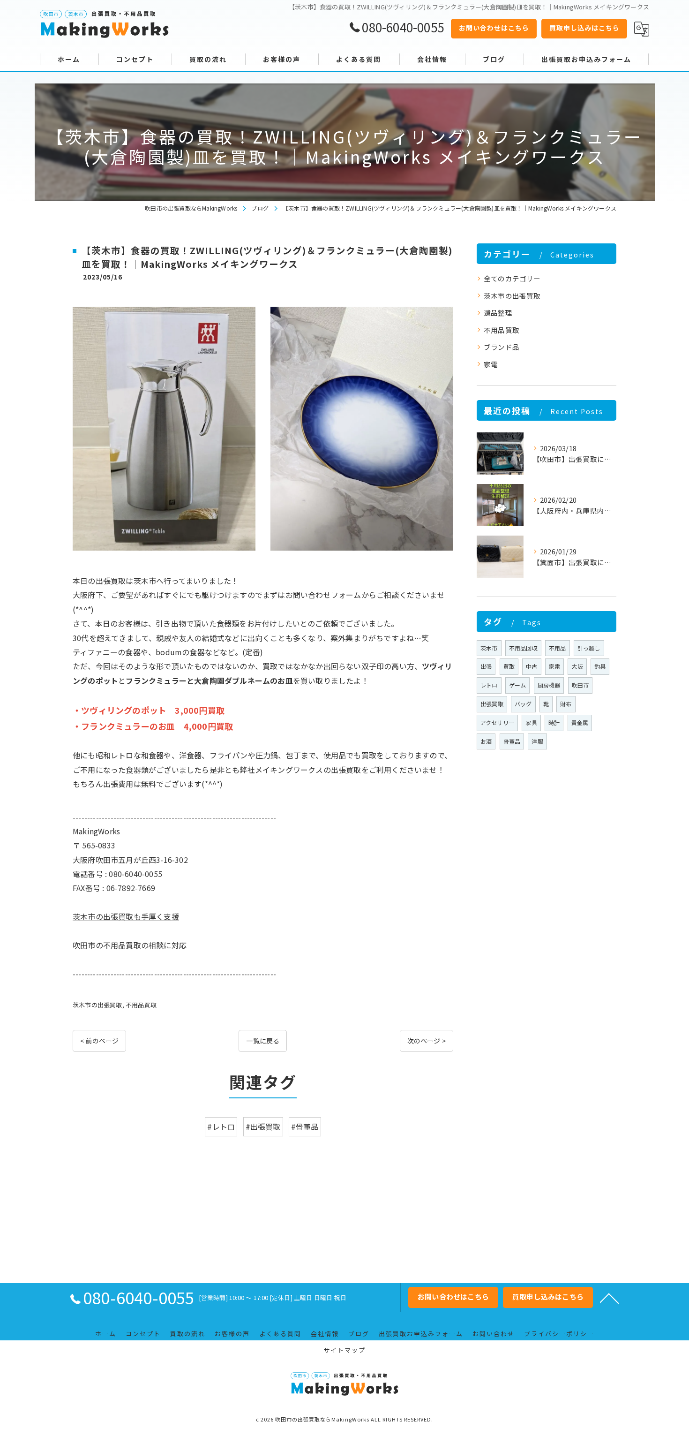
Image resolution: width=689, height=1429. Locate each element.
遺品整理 (498, 313)
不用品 (557, 648)
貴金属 (580, 722)
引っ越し (588, 648)
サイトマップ (344, 1350)
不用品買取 (141, 1004)
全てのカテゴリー (512, 278)
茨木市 (489, 648)
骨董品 (512, 741)
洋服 (537, 741)
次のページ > (426, 1040)
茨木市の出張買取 (97, 1004)
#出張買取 (263, 1126)
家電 (491, 364)
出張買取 (491, 704)
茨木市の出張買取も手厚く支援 (126, 916)
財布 (565, 704)
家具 (531, 722)
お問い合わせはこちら (494, 27)
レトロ (489, 685)
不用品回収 (523, 648)
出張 (486, 666)
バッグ (523, 704)
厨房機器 (549, 685)
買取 (509, 666)
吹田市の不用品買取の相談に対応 (130, 945)
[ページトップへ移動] (609, 1297)
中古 (531, 666)
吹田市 (580, 685)
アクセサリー (497, 722)
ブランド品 (501, 347)
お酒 (486, 741)
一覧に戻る (262, 1040)
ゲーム (517, 685)
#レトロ (221, 1126)
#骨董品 (305, 1126)
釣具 (600, 666)
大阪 (577, 666)
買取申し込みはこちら (584, 27)
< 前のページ (99, 1040)
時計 (554, 722)
